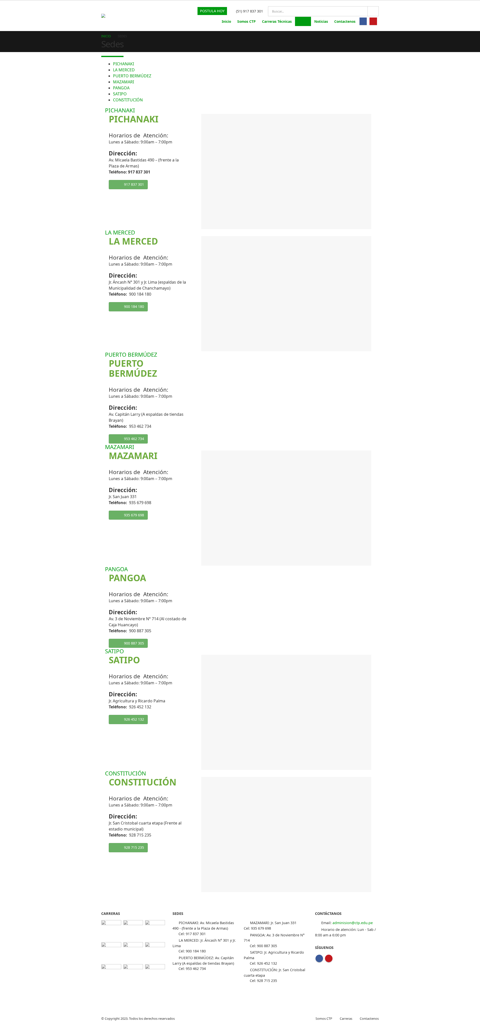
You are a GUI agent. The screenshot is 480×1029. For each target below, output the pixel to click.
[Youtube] (373, 21)
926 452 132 (134, 719)
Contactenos (345, 21)
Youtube (328, 958)
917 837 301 (134, 184)
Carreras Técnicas (277, 21)
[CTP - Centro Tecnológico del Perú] (106, 16)
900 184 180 (134, 306)
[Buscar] (373, 11)
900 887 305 (134, 643)
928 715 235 (134, 847)
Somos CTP (246, 21)
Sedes (303, 21)
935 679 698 (134, 515)
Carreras (346, 1018)
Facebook (319, 958)
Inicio (226, 21)
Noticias (321, 21)
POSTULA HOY (212, 11)
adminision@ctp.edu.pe (352, 922)
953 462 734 (134, 438)
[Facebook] (363, 21)
